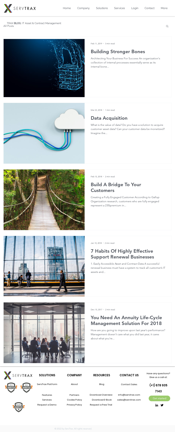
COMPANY (74, 375)
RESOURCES (101, 375)
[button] (167, 26)
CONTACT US (129, 375)
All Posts (8, 26)
